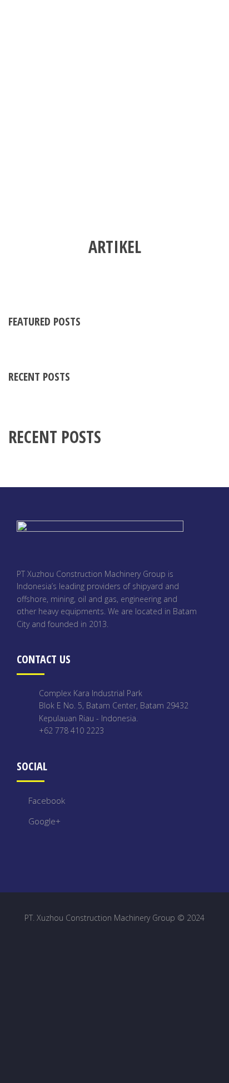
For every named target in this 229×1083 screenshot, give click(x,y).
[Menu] (220, 21)
